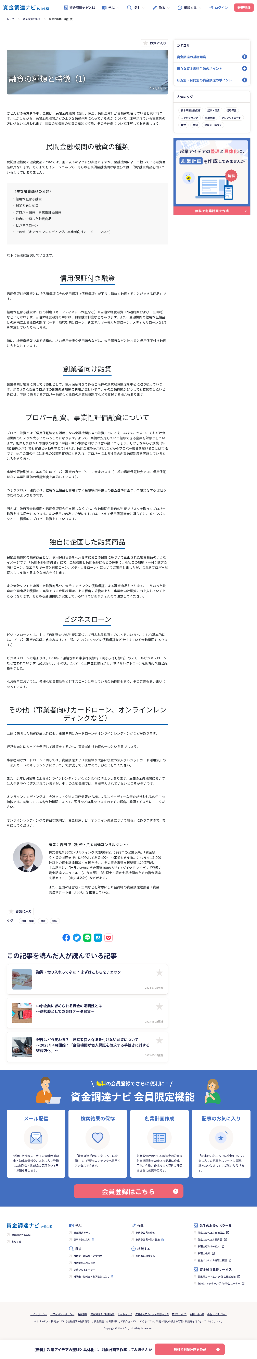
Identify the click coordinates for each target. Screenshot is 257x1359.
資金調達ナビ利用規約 (102, 1314)
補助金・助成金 (213, 125)
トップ (10, 19)
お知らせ (16, 1241)
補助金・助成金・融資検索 (88, 1255)
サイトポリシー (38, 1314)
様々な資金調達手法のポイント (199, 68)
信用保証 (231, 110)
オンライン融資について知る (112, 820)
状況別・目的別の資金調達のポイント (204, 80)
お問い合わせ (197, 1314)
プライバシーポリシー (62, 1314)
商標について (179, 1314)
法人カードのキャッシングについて (36, 765)
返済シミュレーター (84, 1269)
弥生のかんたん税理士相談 (212, 1260)
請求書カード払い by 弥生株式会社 (216, 1276)
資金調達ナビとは (82, 7)
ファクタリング (189, 117)
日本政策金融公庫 (191, 110)
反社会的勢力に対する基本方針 (152, 1314)
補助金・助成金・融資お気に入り (92, 1276)
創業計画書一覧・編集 (148, 1239)
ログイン (221, 7)
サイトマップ (125, 1314)
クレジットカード (231, 117)
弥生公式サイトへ (217, 1314)
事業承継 (210, 117)
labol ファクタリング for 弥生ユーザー (219, 1283)
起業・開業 (28, 921)
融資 (43, 921)
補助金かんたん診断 (84, 1262)
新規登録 (243, 7)
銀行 (54, 921)
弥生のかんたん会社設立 (211, 1232)
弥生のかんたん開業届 (210, 1239)
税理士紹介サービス (209, 1246)
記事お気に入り (82, 1239)
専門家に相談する (145, 1255)
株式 (183, 125)
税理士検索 (204, 1253)
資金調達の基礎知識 (191, 56)
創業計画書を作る (145, 1232)
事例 (195, 125)
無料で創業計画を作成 (190, 1349)
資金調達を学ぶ (31, 19)
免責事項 (82, 1314)
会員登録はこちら (128, 1191)
